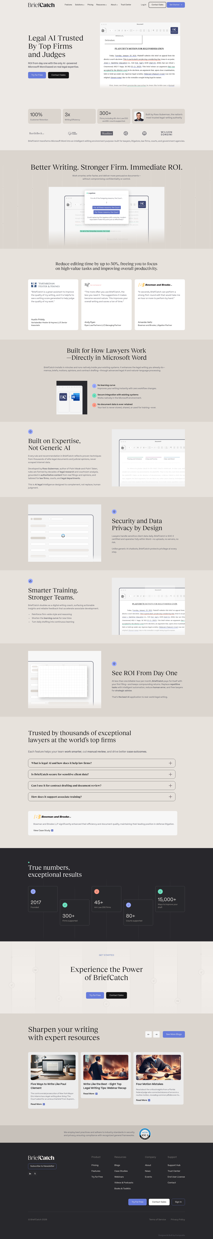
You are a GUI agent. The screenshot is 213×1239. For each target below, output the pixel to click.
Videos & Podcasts (123, 1183)
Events (148, 1177)
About (148, 1165)
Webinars (119, 1177)
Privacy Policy (178, 1220)
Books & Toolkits (122, 1189)
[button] (79, 5)
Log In (143, 5)
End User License (176, 1177)
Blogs (117, 1165)
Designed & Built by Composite (171, 1235)
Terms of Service (157, 1220)
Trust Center (126, 5)
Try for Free (97, 1177)
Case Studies (121, 1171)
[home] (41, 5)
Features (68, 5)
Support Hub (174, 1165)
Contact (172, 1183)
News (148, 1171)
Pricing (90, 5)
